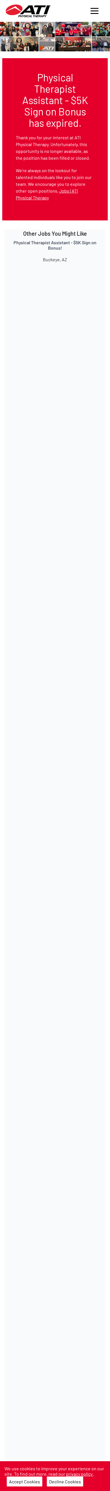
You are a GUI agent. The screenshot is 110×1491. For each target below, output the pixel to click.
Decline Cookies (65, 1481)
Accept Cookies (24, 1481)
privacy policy (79, 1474)
